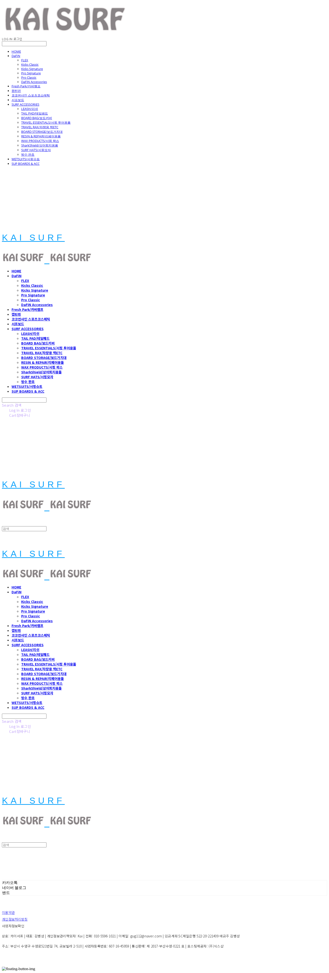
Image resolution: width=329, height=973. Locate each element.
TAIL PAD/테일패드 (34, 113)
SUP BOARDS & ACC (25, 163)
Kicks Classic (30, 64)
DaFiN (16, 56)
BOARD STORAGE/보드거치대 (42, 131)
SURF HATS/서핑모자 (36, 150)
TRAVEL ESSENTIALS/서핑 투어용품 (46, 122)
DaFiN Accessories (34, 82)
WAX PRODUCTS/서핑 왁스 (40, 141)
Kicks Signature (32, 69)
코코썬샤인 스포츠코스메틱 (31, 95)
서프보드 (18, 100)
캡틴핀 (16, 91)
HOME (16, 51)
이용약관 (8, 912)
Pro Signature (31, 73)
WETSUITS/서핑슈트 (26, 159)
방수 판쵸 (27, 154)
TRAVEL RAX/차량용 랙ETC (39, 127)
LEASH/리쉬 (29, 109)
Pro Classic (28, 77)
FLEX (24, 60)
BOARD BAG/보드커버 (36, 118)
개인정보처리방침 (14, 919)
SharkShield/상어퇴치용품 (39, 145)
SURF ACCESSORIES (25, 104)
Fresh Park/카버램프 (26, 86)
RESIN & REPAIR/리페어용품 (41, 136)
